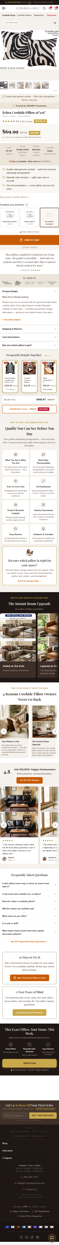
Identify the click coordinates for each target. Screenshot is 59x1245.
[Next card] (55, 645)
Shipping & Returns (12, 329)
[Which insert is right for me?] (26, 204)
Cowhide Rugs (8, 15)
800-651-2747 (31, 1177)
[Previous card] (4, 645)
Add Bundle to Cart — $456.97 (29, 409)
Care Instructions (11, 337)
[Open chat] (52, 1238)
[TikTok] (32, 1237)
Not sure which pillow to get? (17, 345)
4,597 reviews (26, 121)
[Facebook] (21, 1237)
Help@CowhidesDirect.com (31, 1183)
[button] (55, 23)
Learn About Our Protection (29, 1012)
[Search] (44, 8)
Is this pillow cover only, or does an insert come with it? (25, 885)
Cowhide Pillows (24, 15)
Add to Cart (29, 1063)
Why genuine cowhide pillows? (15, 197)
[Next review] (55, 825)
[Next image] (55, 50)
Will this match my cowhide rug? (18, 908)
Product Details (10, 291)
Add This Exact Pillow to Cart (31, 978)
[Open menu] (5, 8)
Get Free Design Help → (29, 581)
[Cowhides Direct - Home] (28, 8)
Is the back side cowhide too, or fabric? (21, 894)
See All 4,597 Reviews (29, 780)
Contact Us (31, 1189)
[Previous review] (4, 825)
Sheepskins (39, 15)
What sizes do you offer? (14, 916)
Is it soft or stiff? (10, 923)
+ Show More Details (11, 320)
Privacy (48, 1232)
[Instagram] (26, 1237)
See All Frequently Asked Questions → (29, 941)
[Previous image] (4, 50)
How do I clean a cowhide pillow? (18, 901)
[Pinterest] (37, 1237)
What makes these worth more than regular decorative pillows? (23, 932)
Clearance (51, 15)
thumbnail (3, 85)
